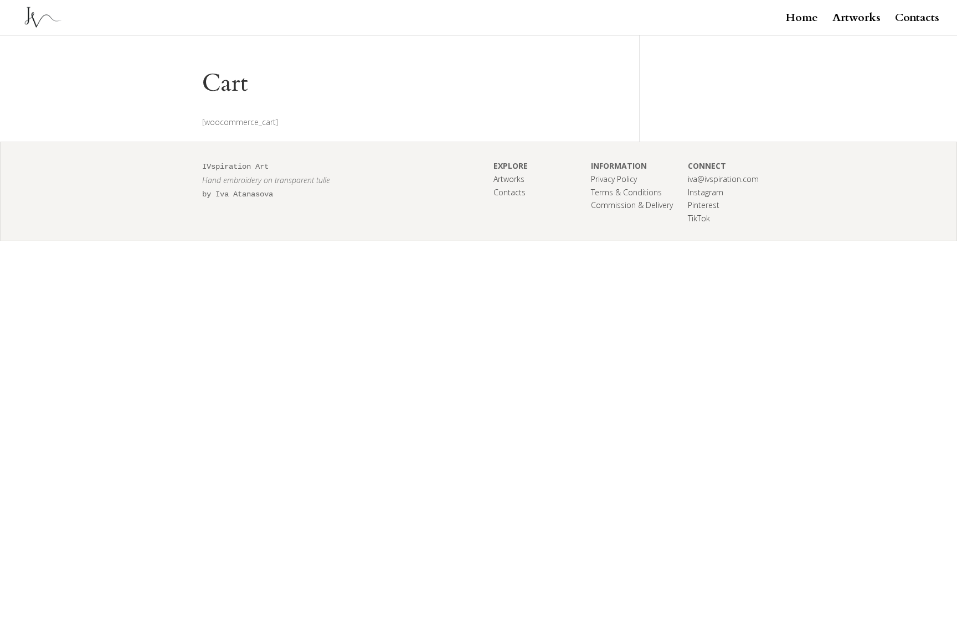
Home (802, 19)
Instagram (705, 192)
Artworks (856, 19)
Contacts (917, 19)
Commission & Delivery (632, 205)
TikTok (699, 218)
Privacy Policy (614, 179)
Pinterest (703, 205)
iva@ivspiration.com (723, 179)
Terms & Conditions (626, 192)
